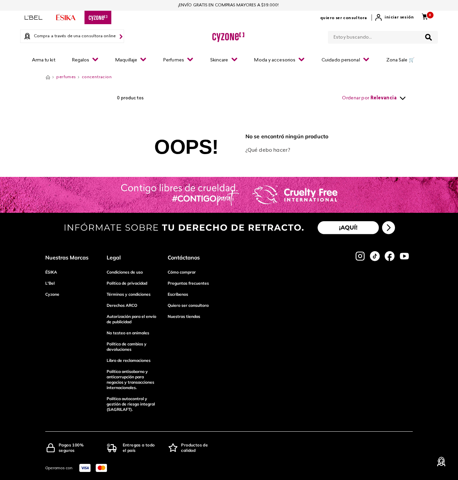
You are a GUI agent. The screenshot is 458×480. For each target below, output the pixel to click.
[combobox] (383, 36)
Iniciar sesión (399, 17)
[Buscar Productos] (428, 37)
